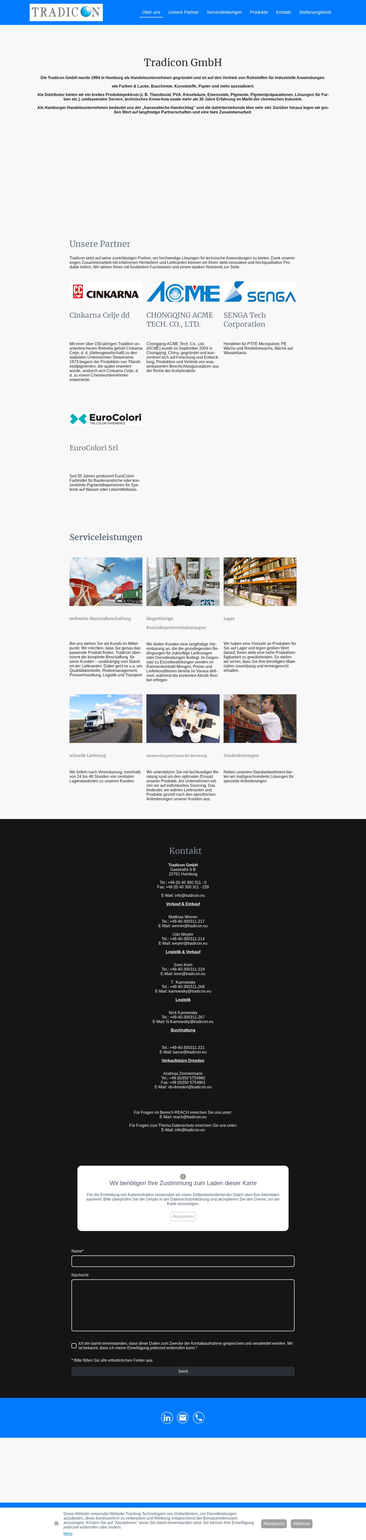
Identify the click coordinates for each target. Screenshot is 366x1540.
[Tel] (199, 1418)
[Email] (183, 1418)
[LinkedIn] (167, 1418)
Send (183, 1371)
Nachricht (79, 1275)
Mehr (67, 1534)
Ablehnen (301, 1524)
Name (77, 1251)
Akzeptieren (183, 1216)
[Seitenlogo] (66, 12)
